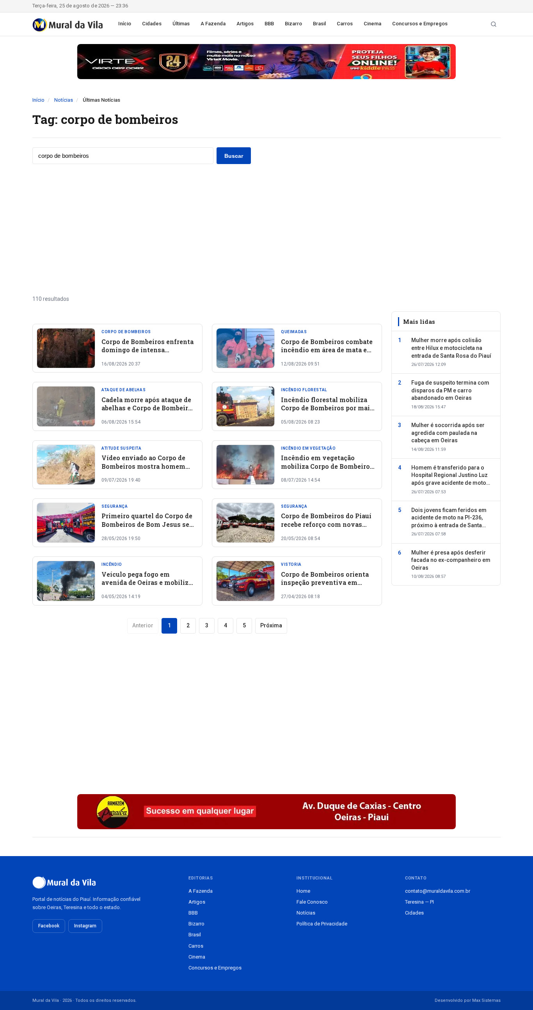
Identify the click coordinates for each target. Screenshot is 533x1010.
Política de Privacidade (322, 924)
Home (303, 891)
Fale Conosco (312, 902)
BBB (269, 23)
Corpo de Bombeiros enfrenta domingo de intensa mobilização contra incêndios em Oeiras (148, 354)
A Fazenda (213, 23)
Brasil (319, 23)
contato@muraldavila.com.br (437, 891)
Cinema (372, 23)
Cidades (152, 23)
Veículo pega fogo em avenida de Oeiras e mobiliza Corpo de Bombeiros (146, 582)
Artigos (245, 23)
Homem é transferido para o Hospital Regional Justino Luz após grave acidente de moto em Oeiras (449, 475)
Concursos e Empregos (420, 23)
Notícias (63, 100)
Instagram (85, 926)
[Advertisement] (266, 229)
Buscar (233, 156)
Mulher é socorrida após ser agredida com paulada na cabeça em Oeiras (448, 432)
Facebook (48, 926)
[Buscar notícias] (494, 24)
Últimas (181, 23)
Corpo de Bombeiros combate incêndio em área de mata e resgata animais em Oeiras (327, 349)
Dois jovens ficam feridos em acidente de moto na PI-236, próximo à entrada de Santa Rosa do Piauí (449, 518)
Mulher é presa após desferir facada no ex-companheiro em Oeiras (450, 560)
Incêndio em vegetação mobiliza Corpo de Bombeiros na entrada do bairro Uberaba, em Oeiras (327, 470)
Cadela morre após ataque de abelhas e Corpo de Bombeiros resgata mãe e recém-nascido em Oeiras (148, 412)
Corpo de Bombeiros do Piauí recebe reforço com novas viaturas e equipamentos (326, 524)
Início (124, 23)
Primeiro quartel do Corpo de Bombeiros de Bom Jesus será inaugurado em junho (148, 524)
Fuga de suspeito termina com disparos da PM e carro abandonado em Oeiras (450, 390)
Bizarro (293, 23)
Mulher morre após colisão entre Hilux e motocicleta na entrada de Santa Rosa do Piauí (451, 347)
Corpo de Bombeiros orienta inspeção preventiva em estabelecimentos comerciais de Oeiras (327, 587)
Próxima (271, 625)
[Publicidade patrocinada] (266, 61)
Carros (345, 23)
